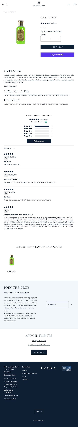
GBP (37, 412)
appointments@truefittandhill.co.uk (39, 345)
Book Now (39, 352)
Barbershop (26, 367)
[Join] (71, 304)
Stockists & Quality (10, 375)
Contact (24, 379)
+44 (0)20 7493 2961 (39, 341)
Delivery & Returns (10, 378)
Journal (24, 370)
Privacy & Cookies (10, 399)
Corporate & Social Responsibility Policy (10, 385)
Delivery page (63, 104)
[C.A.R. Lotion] (11, 260)
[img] (8, 154)
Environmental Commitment (8, 391)
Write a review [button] (39, 141)
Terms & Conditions (10, 381)
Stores (24, 376)
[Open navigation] (2, 4)
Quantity (43, 35)
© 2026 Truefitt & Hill (39, 420)
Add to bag (57, 47)
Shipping (43, 31)
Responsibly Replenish (29, 373)
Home (5, 12)
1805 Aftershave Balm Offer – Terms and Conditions (11, 369)
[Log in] (69, 4)
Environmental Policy (11, 396)
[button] (45, 23)
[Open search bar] (7, 4)
